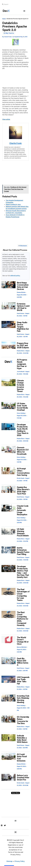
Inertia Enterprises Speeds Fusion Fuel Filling (23, 551)
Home (4, 18)
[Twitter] (5, 825)
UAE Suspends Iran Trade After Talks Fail (23, 680)
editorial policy (15, 275)
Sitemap (9, 861)
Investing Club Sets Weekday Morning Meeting (23, 699)
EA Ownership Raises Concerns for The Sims (23, 720)
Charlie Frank (15, 143)
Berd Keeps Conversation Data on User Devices (23, 286)
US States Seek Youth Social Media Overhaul (22, 406)
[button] (24, 10)
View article (6, 119)
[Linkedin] (1, 825)
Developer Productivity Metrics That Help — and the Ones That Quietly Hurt (23, 571)
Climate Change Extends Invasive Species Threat (20, 386)
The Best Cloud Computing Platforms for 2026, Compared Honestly (22, 618)
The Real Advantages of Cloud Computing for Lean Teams (23, 594)
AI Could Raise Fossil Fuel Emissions (22, 757)
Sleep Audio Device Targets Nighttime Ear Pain (23, 326)
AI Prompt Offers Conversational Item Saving (23, 471)
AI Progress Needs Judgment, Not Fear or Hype (22, 364)
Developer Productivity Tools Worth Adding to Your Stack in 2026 (22, 430)
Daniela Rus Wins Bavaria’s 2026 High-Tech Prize (23, 490)
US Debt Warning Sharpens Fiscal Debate (23, 532)
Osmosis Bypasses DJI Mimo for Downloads (23, 450)
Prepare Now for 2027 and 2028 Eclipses (23, 345)
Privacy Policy (20, 861)
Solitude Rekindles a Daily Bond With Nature (22, 738)
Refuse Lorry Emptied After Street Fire (23, 777)
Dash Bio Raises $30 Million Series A (22, 661)
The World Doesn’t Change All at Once (22, 640)
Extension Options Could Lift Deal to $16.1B (23, 307)
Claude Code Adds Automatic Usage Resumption (22, 510)
